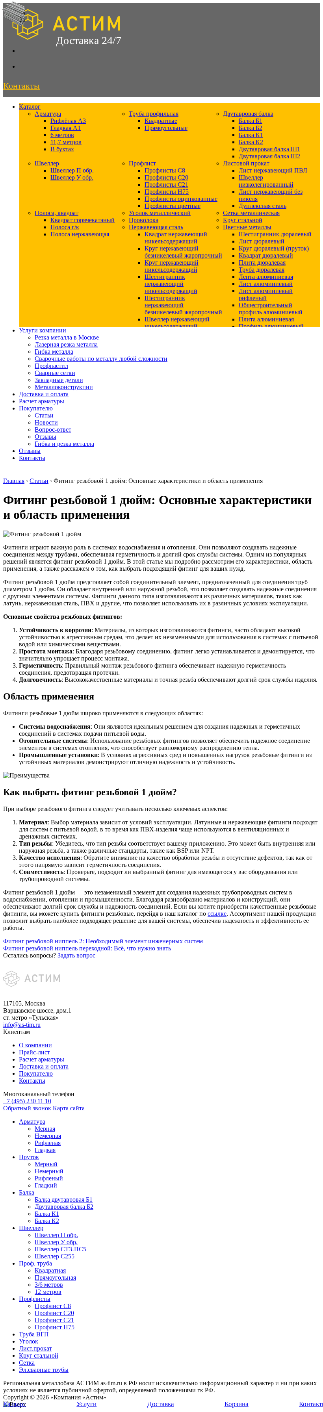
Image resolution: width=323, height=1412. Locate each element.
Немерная (48, 1135)
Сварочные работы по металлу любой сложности (101, 358)
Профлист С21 (54, 1320)
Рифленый (49, 1178)
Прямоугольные (166, 127)
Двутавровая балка (248, 113)
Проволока (143, 220)
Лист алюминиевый (266, 283)
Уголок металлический (160, 213)
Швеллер (47, 163)
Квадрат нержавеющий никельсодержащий (176, 238)
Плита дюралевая (262, 262)
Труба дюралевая (261, 269)
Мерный (46, 1164)
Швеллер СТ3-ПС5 (60, 1249)
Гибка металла (54, 351)
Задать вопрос (76, 955)
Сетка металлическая (251, 213)
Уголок (28, 1341)
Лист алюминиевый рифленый (266, 294)
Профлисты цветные (172, 205)
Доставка (160, 1404)
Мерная (45, 1128)
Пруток (29, 1157)
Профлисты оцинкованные (181, 198)
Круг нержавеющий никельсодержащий (172, 266)
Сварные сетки (55, 372)
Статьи (44, 415)
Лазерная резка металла (66, 344)
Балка (26, 1192)
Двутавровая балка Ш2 (269, 156)
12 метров (48, 1291)
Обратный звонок (27, 1108)
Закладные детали (59, 380)
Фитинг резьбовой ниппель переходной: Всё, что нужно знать (87, 948)
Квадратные (161, 120)
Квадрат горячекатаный (82, 220)
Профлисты (34, 1298)
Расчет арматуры (41, 401)
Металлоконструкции (64, 387)
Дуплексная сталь (262, 205)
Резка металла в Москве (67, 337)
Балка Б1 (250, 120)
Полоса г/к (64, 227)
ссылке (217, 913)
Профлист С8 (53, 1306)
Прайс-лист (34, 1052)
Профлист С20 (54, 1313)
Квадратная (50, 1270)
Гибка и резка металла (64, 443)
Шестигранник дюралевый (275, 234)
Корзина (237, 1404)
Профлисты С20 (166, 177)
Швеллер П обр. (72, 170)
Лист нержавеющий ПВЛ (273, 170)
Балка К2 (251, 142)
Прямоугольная (55, 1277)
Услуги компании (42, 330)
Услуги (86, 1404)
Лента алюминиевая (266, 276)
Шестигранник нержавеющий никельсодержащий (171, 283)
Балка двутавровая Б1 (64, 1199)
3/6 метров (49, 1284)
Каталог (30, 106)
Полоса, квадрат (56, 213)
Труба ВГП (34, 1334)
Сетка (27, 1362)
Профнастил (51, 365)
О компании (35, 1045)
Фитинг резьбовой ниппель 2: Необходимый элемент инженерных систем (103, 941)
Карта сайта (69, 1108)
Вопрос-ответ (53, 429)
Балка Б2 (250, 127)
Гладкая (45, 1150)
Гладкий (46, 1185)
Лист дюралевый (261, 241)
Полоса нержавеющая (79, 234)
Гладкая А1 (65, 127)
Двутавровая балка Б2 (64, 1206)
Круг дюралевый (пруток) (274, 248)
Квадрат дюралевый (266, 255)
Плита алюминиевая (266, 319)
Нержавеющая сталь (156, 227)
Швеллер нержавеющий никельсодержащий (177, 323)
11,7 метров (66, 142)
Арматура (48, 113)
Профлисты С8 (165, 170)
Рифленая (48, 1142)
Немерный (49, 1171)
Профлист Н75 (54, 1327)
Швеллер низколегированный (266, 181)
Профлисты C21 (166, 184)
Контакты (32, 458)
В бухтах (62, 149)
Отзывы (45, 436)
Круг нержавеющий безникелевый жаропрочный (183, 252)
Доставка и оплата (44, 394)
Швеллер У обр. (71, 177)
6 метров (62, 135)
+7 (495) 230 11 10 (27, 1101)
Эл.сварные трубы (44, 1369)
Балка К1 (251, 135)
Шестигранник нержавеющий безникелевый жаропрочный (183, 305)
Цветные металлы (247, 227)
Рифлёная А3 (68, 120)
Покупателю (36, 408)
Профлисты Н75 (167, 191)
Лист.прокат (35, 1348)
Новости (46, 422)
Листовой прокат (246, 163)
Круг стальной (242, 220)
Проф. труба (35, 1263)
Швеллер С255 (54, 1256)
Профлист (142, 163)
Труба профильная (153, 113)
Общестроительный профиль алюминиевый (271, 308)
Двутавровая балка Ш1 (269, 149)
